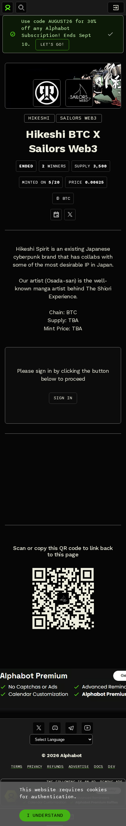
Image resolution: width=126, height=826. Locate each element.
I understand (45, 815)
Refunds (55, 766)
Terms (16, 766)
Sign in (63, 397)
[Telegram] (71, 728)
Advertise (79, 766)
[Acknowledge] (110, 34)
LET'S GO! (52, 44)
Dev (111, 766)
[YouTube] (87, 728)
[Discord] (55, 728)
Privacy (34, 766)
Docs (98, 766)
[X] (70, 214)
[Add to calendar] (56, 214)
